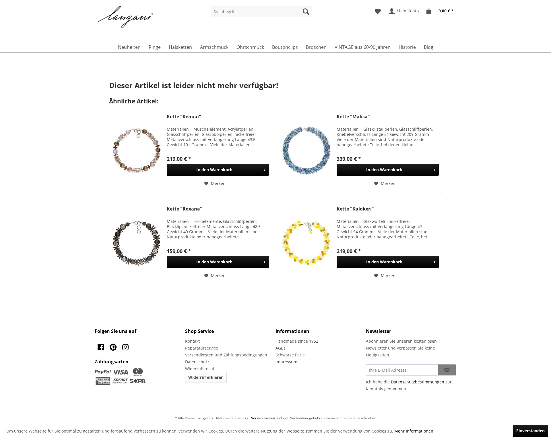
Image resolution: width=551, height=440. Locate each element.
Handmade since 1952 (297, 341)
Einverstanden (530, 430)
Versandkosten (263, 418)
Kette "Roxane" (184, 209)
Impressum (286, 361)
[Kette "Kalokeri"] (306, 242)
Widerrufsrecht (199, 368)
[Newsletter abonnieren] (447, 370)
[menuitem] (261, 11)
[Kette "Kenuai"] (136, 150)
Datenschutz (197, 361)
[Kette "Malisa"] (306, 150)
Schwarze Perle (290, 355)
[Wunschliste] (378, 11)
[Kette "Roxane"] (136, 242)
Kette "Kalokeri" (355, 209)
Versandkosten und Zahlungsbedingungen (226, 355)
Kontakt (192, 341)
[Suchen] (306, 11)
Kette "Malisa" (353, 117)
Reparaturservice (201, 348)
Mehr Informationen (413, 431)
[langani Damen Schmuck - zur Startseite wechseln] (125, 17)
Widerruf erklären (206, 377)
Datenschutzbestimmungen (417, 382)
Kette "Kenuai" (184, 117)
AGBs (281, 348)
